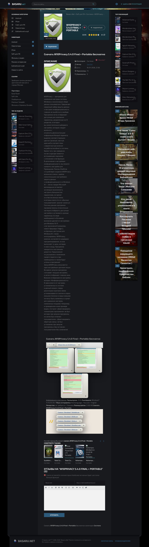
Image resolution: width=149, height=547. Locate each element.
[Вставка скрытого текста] (86, 487)
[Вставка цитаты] (76, 487)
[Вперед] (103, 441)
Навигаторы (20, 28)
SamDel (90, 64)
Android (18, 18)
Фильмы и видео (18, 58)
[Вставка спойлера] (83, 487)
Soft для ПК (80, 14)
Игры (17, 21)
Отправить (54, 515)
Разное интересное (19, 62)
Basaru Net (70, 14)
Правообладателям (122, 541)
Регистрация (137, 4)
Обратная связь (107, 541)
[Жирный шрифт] (45, 487)
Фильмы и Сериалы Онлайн (22, 105)
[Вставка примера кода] (79, 487)
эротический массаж (19, 83)
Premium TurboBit (18, 102)
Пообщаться (16, 99)
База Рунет (16, 93)
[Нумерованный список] (69, 487)
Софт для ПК (20, 25)
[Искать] (93, 4)
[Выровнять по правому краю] (62, 487)
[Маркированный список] (66, 487)
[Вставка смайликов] (72, 487)
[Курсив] (48, 487)
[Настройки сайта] (117, 4)
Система (89, 14)
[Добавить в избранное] (84, 27)
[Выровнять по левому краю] (55, 487)
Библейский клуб (22, 31)
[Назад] (100, 441)
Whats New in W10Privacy (67, 345)
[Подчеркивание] (52, 487)
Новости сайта (17, 70)
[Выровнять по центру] (59, 487)
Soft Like (15, 96)
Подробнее (52, 46)
